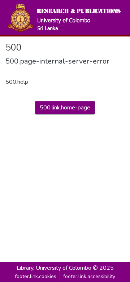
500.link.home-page (65, 108)
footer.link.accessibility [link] (89, 276)
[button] (63, 17)
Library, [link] (25, 268)
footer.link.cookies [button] (35, 276)
